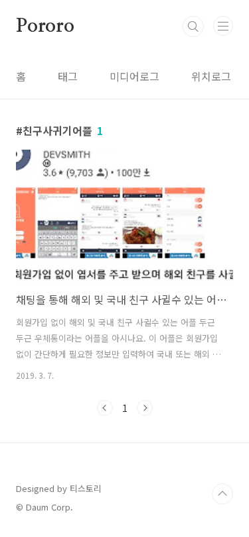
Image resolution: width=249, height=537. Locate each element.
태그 (68, 76)
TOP (222, 494)
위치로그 (211, 76)
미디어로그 (134, 76)
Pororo (45, 26)
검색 (193, 26)
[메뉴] (223, 26)
